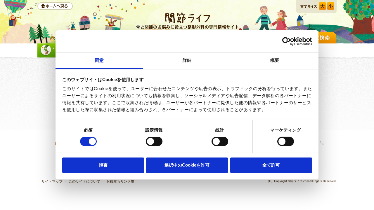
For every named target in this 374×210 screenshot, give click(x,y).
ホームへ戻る (55, 6)
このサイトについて (84, 181)
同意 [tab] (99, 60)
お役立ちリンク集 (120, 181)
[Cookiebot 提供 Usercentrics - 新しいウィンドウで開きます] (286, 41)
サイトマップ (52, 181)
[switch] (154, 141)
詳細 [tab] (187, 60)
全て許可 (271, 164)
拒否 (103, 164)
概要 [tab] (274, 60)
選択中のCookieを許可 (187, 164)
